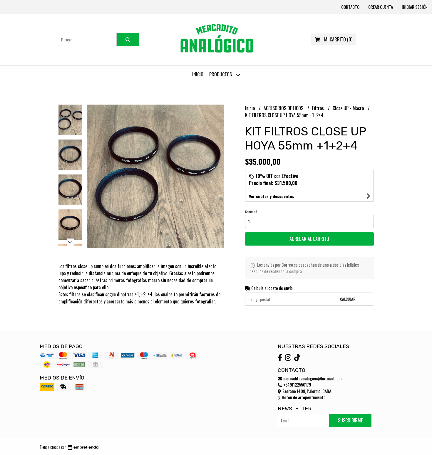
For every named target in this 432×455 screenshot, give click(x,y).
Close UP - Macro (349, 108)
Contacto (350, 7)
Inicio (197, 74)
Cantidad (251, 211)
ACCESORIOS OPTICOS (284, 108)
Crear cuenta (380, 7)
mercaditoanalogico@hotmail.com (311, 378)
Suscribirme (350, 420)
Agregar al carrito (309, 238)
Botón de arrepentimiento (303, 397)
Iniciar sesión (415, 7)
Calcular (347, 299)
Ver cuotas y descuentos (271, 196)
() (338, 39)
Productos (221, 74)
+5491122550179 (296, 385)
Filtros (318, 108)
